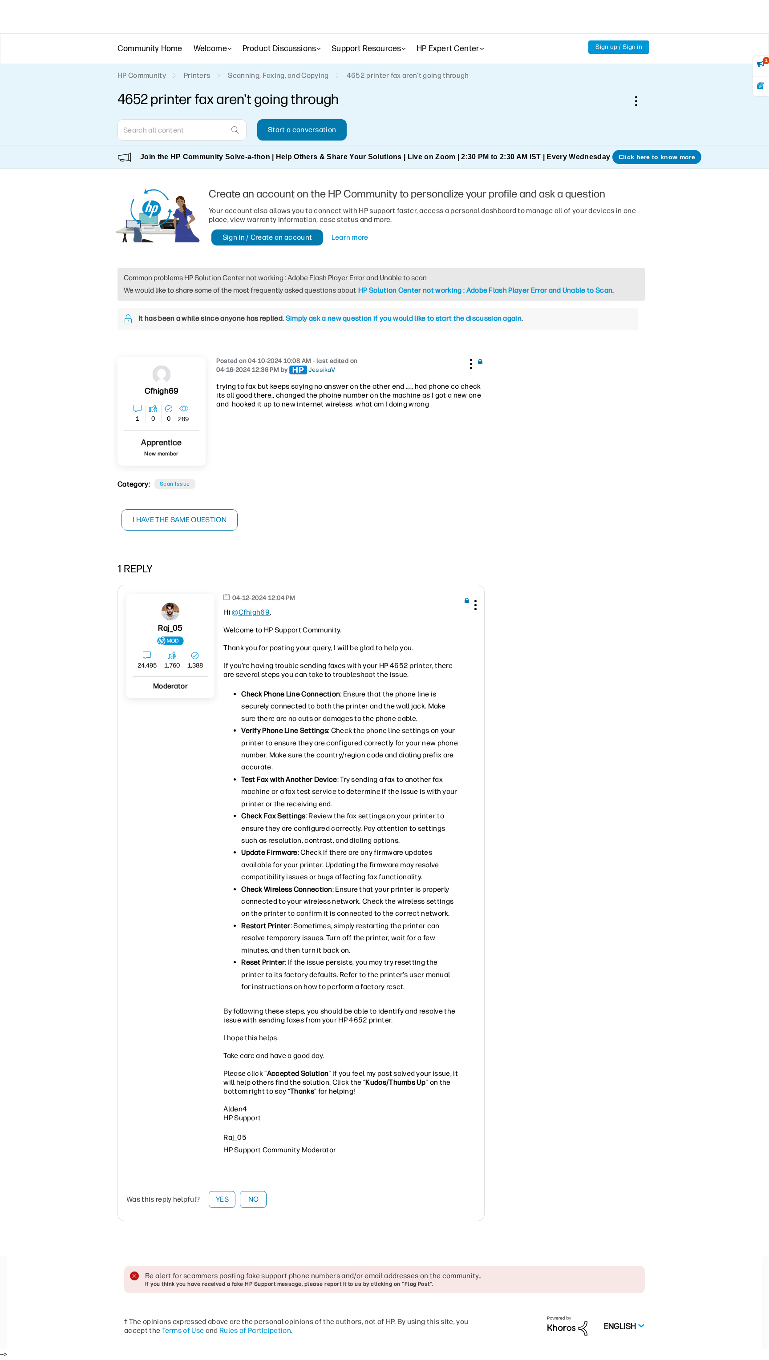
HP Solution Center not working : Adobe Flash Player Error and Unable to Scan (485, 290)
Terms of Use (183, 1330)
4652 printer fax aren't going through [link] (408, 75)
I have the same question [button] (180, 519)
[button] (470, 362)
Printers (197, 75)
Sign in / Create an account (267, 237)
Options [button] (640, 101)
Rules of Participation (255, 1330)
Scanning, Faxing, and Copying (278, 75)
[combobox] (182, 130)
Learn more (350, 237)
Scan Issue (175, 484)
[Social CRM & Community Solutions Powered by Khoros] (567, 1325)
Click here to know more (657, 157)
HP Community (141, 75)
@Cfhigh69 (251, 612)
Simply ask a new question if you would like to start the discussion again (404, 318)
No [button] (253, 1199)
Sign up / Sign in (618, 47)
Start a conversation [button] (302, 129)
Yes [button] (222, 1199)
